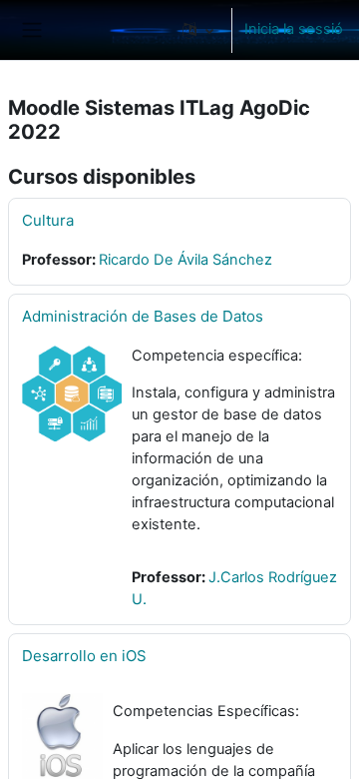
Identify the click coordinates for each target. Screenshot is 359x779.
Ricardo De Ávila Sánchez (185, 260)
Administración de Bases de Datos (142, 316)
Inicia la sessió (293, 29)
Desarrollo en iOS (84, 655)
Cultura (48, 220)
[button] (198, 30)
